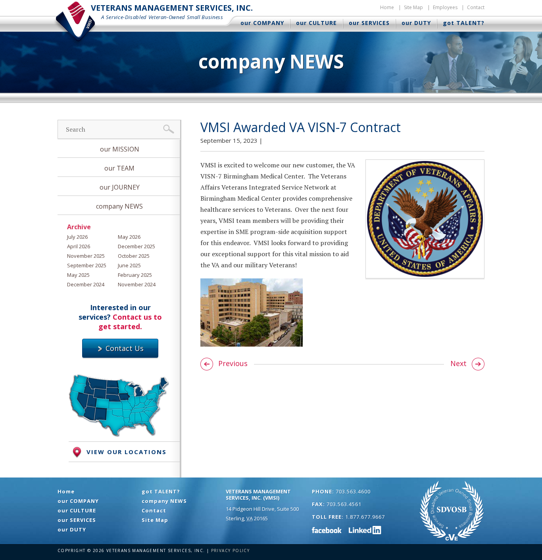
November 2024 (137, 284)
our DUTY (416, 23)
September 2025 (86, 265)
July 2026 (77, 236)
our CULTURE (316, 23)
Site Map (413, 7)
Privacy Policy (230, 550)
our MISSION (119, 149)
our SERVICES (369, 23)
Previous (232, 363)
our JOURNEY (120, 187)
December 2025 (136, 246)
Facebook (327, 530)
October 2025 (134, 255)
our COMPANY (262, 23)
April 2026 (78, 246)
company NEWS (119, 206)
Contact (475, 7)
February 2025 (135, 274)
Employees (445, 7)
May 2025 (78, 274)
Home (387, 7)
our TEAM (119, 168)
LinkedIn (365, 530)
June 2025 (129, 265)
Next (459, 363)
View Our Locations (126, 452)
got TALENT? (463, 23)
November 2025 (86, 255)
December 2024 (85, 284)
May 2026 (129, 236)
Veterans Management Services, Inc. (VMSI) (258, 494)
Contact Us (124, 348)
